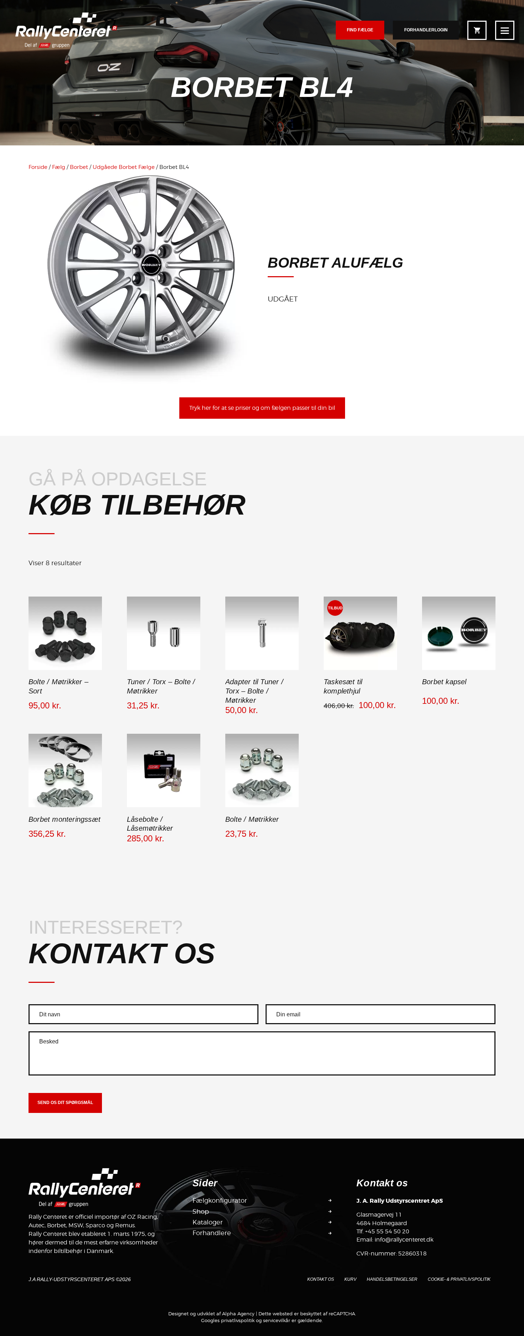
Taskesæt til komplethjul (343, 686)
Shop (200, 1211)
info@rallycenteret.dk (404, 1239)
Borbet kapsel (444, 682)
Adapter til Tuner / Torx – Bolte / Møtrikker (254, 691)
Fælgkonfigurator (219, 1200)
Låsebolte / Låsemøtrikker (150, 823)
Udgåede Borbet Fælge (124, 167)
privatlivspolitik (238, 1320)
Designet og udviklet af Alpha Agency (211, 1313)
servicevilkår (276, 1320)
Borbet (79, 167)
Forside (38, 167)
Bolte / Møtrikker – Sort (58, 686)
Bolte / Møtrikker (252, 819)
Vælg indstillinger (65, 668)
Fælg (58, 167)
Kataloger (207, 1222)
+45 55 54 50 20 (387, 1231)
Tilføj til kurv (163, 668)
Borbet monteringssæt (65, 819)
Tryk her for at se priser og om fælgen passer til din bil (262, 407)
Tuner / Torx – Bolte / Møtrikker (161, 686)
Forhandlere (211, 1233)
